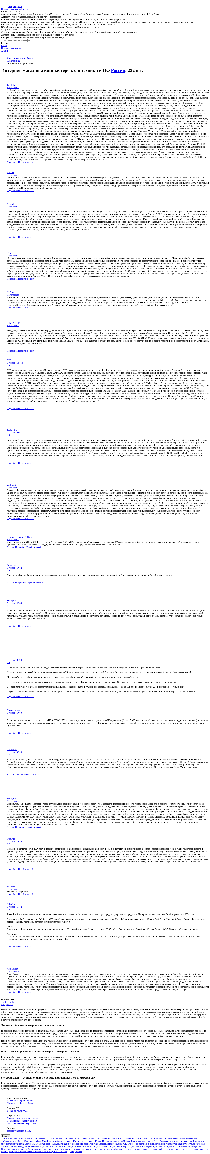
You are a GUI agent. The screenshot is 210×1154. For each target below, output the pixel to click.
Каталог (5, 1136)
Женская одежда (17, 1146)
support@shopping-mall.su (19, 1131)
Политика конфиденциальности (22, 1118)
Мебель (4, 1151)
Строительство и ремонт (163, 1146)
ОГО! (9, 657)
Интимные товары (163, 1144)
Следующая (7, 1004)
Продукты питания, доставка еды (176, 1141)
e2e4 (9, 253)
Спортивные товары (118, 1146)
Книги (98, 1141)
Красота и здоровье (45, 1144)
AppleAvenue (13, 969)
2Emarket (11, 886)
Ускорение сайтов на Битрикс (21, 1103)
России (118, 70)
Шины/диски (56, 1138)
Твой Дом (11, 798)
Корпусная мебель (18, 1151)
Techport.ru (12, 430)
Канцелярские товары (84, 1141)
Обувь (192, 1144)
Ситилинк (12, 749)
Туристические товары (140, 1146)
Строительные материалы (188, 1146)
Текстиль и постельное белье (145, 1141)
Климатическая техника (123, 1138)
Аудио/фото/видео (176, 1138)
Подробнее (12, 162)
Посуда (126, 1141)
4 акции (11, 582)
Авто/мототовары (9, 1138)
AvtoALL (11, 204)
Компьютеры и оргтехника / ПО (151, 1138)
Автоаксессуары (41, 1138)
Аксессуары (58, 1146)
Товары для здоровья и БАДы (113, 1144)
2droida (10, 172)
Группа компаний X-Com (19, 537)
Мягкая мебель (34, 1151)
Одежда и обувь (181, 1144)
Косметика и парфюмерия (68, 1144)
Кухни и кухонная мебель (54, 1151)
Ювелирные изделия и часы (77, 1146)
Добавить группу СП (17, 1111)
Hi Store (10, 292)
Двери (71, 1151)
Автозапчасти (26, 1138)
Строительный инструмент (14, 1149)
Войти (4, 45)
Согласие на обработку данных (22, 1121)
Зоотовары (30, 1144)
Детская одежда (141, 1149)
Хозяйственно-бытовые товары (57, 1141)
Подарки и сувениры (112, 1141)
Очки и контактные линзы (141, 1144)
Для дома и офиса (32, 1141)
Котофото (11, 565)
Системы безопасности (82, 1149)
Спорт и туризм (99, 1146)
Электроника (87, 1138)
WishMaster (12, 485)
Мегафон (11, 600)
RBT (9, 360)
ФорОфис (11, 839)
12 (13, 1002)
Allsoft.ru (11, 904)
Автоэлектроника (71, 1138)
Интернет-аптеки (89, 1144)
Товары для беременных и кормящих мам (170, 1149)
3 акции (11, 547)
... (10, 1002)
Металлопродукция (104, 1149)
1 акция (10, 774)
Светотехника (35, 1149)
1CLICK (11, 85)
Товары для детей (199, 1149)
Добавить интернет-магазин (20, 1100)
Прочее (78, 1151)
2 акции (11, 827)
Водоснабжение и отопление (57, 1149)
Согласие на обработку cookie (21, 1123)
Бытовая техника (102, 1138)
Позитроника (13, 710)
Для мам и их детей (123, 1149)
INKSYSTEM (13, 323)
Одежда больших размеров (38, 1146)
